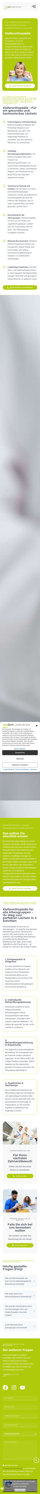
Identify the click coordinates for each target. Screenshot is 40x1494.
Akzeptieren (20, 753)
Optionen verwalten (20, 765)
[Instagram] (14, 1387)
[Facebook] (5, 1387)
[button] (37, 726)
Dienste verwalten (19, 748)
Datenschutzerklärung (22, 769)
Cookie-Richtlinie (8, 769)
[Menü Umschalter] (34, 6)
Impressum (33, 769)
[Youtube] (22, 1387)
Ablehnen (20, 759)
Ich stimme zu (20, 1490)
